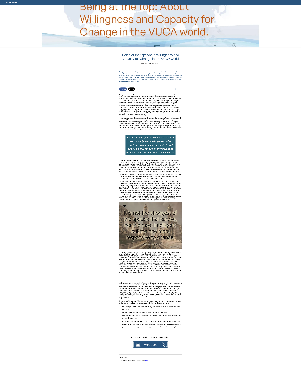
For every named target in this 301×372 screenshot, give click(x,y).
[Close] (3, 2)
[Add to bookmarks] (176, 89)
